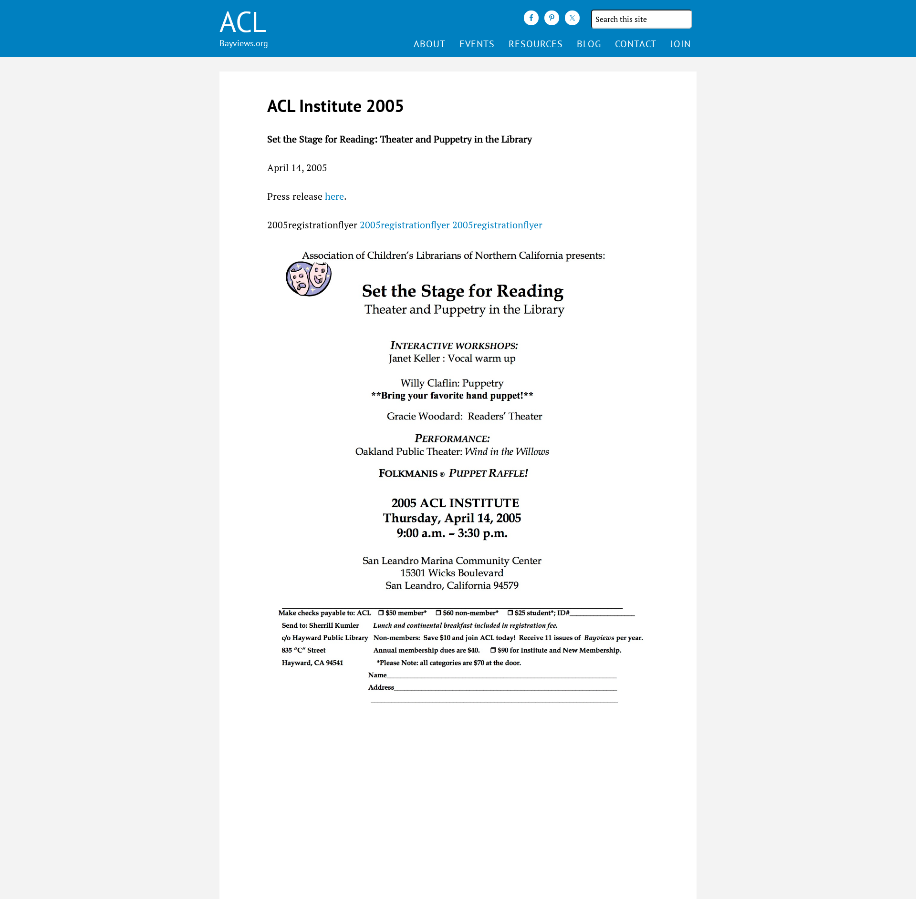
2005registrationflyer (405, 224)
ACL (242, 21)
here (334, 196)
